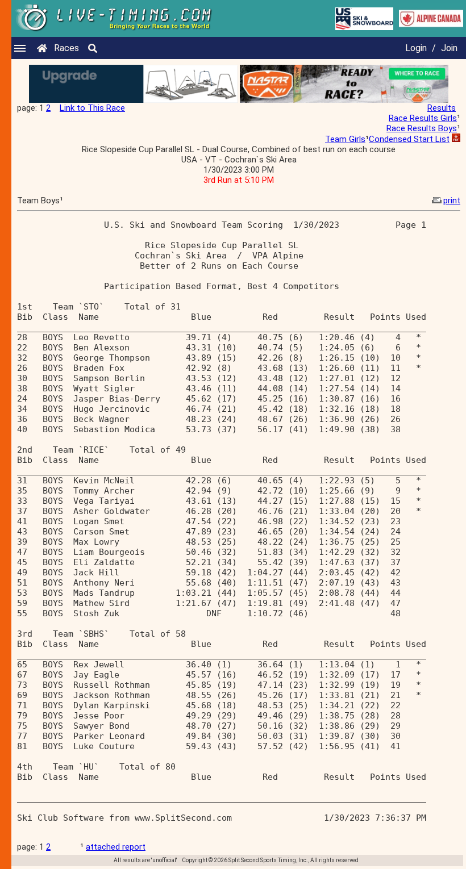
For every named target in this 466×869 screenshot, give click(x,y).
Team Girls (345, 139)
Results (441, 108)
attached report (115, 847)
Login (416, 48)
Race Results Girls (423, 118)
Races (66, 48)
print (451, 200)
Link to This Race (92, 108)
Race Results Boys (421, 128)
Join (449, 48)
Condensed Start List (409, 139)
